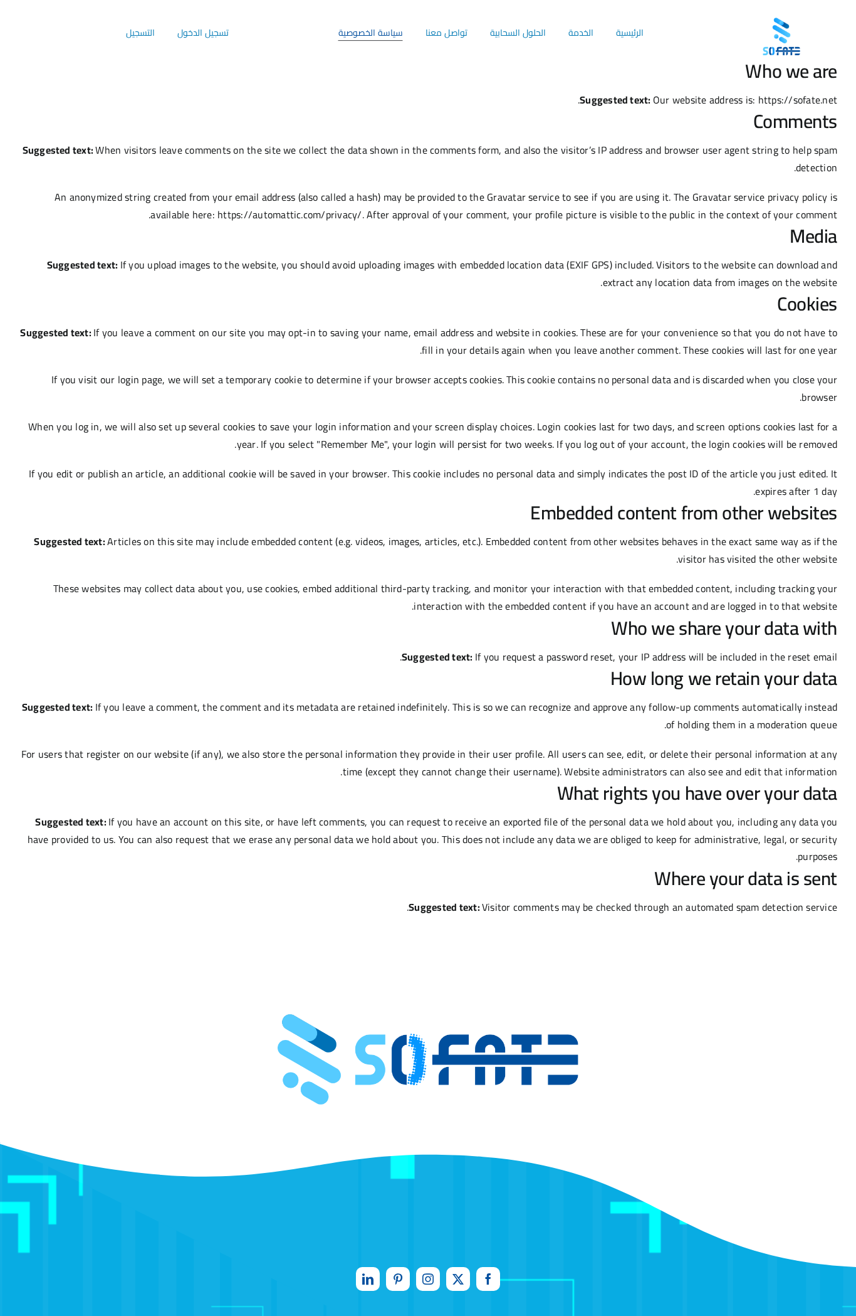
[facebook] (488, 1279)
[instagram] (428, 1279)
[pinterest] (398, 1279)
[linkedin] (368, 1279)
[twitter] (458, 1279)
